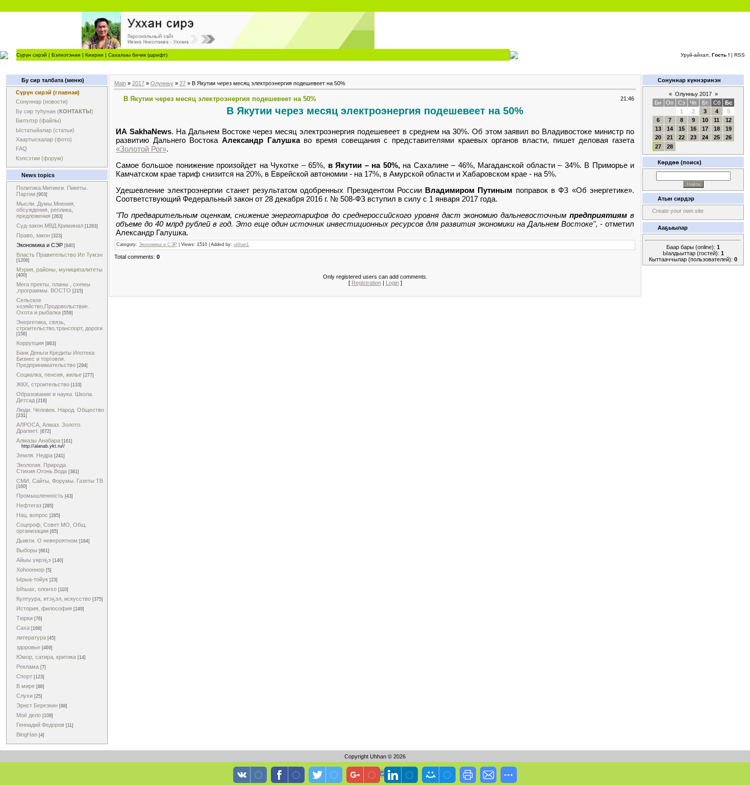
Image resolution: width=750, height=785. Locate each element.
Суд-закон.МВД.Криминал (49, 226)
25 (717, 137)
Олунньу (162, 83)
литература (31, 637)
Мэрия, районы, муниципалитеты (59, 269)
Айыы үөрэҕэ (33, 560)
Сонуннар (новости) (42, 102)
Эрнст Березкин (37, 705)
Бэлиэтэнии (66, 55)
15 (682, 129)
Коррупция (30, 343)
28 (670, 146)
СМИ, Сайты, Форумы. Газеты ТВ (59, 481)
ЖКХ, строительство (42, 384)
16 (693, 129)
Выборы (26, 550)
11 (716, 120)
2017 (138, 83)
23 (693, 137)
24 (705, 137)
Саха (23, 628)
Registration (366, 283)
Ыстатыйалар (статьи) (45, 130)
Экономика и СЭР (39, 245)
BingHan (26, 734)
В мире (25, 686)
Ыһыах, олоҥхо (36, 589)
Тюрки (24, 618)
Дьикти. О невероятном (47, 540)
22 (682, 137)
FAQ (21, 148)
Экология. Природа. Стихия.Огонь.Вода (41, 468)
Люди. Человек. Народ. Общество (60, 410)
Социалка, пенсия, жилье (49, 375)
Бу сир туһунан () (54, 111)
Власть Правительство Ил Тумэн (59, 255)
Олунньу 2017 (693, 94)
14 (670, 129)
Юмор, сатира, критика (46, 657)
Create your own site (678, 211)
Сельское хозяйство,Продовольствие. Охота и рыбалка (52, 306)
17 (705, 129)
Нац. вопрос (32, 515)
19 (729, 129)
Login (392, 283)
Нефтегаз (28, 505)
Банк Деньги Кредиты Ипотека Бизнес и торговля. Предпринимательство (55, 359)
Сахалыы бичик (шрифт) (137, 55)
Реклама (27, 667)
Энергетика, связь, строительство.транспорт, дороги (59, 325)
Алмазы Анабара (38, 440)
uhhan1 (241, 244)
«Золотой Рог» (141, 148)
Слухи (24, 696)
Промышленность (39, 496)
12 (729, 120)
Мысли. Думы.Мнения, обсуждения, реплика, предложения (45, 210)
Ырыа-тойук (32, 579)
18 (717, 129)
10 (705, 120)
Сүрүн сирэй (31, 55)
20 (658, 137)
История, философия (44, 608)
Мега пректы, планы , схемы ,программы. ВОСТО (53, 287)
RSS (739, 55)
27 (183, 83)
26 (729, 137)
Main (120, 83)
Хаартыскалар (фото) (44, 139)
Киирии (94, 55)
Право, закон (33, 235)
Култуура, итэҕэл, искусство (53, 599)
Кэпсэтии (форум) (39, 158)
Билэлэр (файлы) (38, 120)
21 (670, 137)
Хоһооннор (30, 570)
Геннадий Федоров (40, 725)
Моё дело (28, 715)
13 (658, 129)
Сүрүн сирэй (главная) (48, 92)
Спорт (24, 676)
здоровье (28, 647)
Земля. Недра (34, 455)
